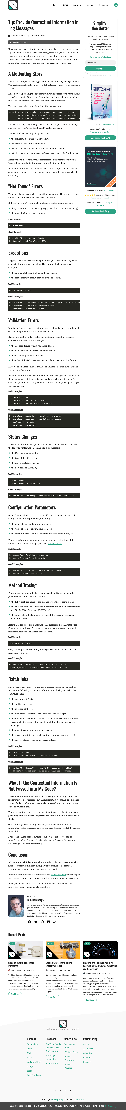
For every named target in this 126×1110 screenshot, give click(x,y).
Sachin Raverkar (16, 970)
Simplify (66, 5)
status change (55, 543)
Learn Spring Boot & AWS (100, 137)
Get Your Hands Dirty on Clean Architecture (53, 1047)
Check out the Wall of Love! (100, 57)
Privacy (87, 1062)
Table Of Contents (20, 42)
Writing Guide (71, 1052)
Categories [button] (103, 5)
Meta (29, 1070)
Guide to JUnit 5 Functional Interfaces (21, 964)
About (86, 1044)
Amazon (94, 198)
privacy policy (108, 75)
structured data (58, 874)
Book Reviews (34, 1075)
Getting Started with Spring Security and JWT (59, 964)
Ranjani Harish (53, 970)
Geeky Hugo (58, 1099)
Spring (50, 943)
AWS (29, 1057)
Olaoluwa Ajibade (91, 973)
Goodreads (105, 198)
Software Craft (38, 35)
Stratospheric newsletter (100, 132)
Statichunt (79, 1099)
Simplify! (31, 1066)
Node (87, 943)
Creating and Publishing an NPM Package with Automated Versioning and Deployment (100, 966)
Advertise (88, 1053)
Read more (15, 994)
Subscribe (100, 68)
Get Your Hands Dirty (100, 211)
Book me (87, 1057)
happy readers (108, 124)
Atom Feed (88, 1048)
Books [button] (55, 5)
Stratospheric (52, 1063)
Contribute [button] (77, 5)
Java (12, 943)
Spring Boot (32, 1044)
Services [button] (90, 5)
